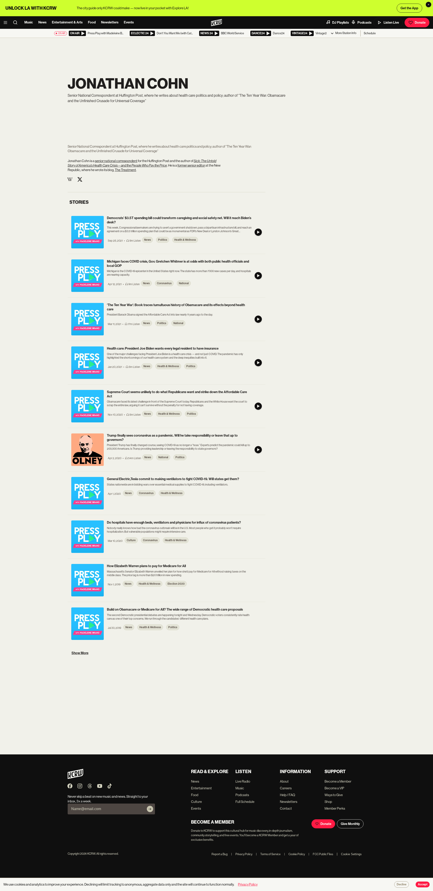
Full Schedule (244, 802)
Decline (401, 884)
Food (92, 22)
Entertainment (201, 788)
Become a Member (338, 781)
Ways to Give (334, 795)
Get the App (409, 8)
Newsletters (109, 22)
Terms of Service (268, 854)
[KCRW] (75, 778)
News (42, 22)
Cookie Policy (294, 854)
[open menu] (7, 22)
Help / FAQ (287, 795)
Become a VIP (334, 788)
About (284, 781)
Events (129, 22)
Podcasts (364, 23)
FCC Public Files (321, 854)
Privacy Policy (241, 854)
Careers (286, 788)
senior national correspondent (116, 161)
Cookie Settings (351, 854)
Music (28, 22)
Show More (79, 653)
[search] (17, 22)
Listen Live (391, 23)
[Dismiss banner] (428, 4)
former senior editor (191, 165)
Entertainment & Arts (67, 22)
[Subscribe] (150, 809)
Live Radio (242, 781)
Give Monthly (350, 824)
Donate (420, 23)
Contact (286, 808)
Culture (196, 802)
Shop (328, 802)
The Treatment (125, 170)
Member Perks (335, 808)
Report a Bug (220, 854)
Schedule (370, 33)
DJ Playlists (340, 23)
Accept (422, 884)
